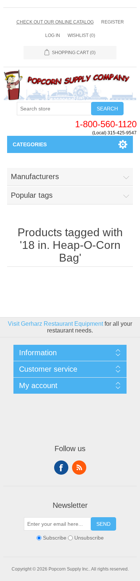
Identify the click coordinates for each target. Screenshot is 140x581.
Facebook (61, 467)
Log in (52, 35)
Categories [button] (30, 144)
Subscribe (54, 538)
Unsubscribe (89, 538)
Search (107, 109)
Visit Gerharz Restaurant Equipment (55, 324)
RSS (79, 467)
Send (103, 524)
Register (112, 22)
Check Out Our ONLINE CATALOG (55, 22)
